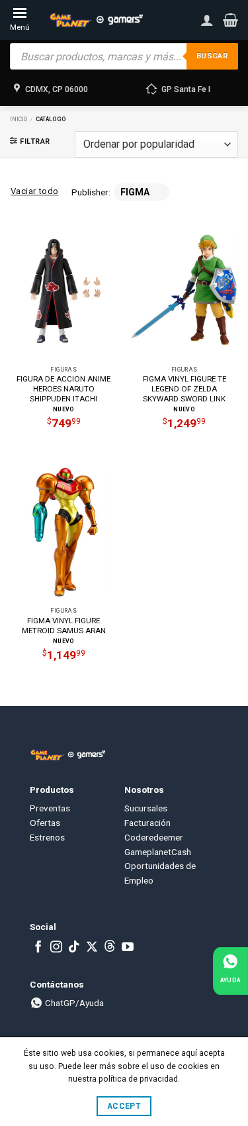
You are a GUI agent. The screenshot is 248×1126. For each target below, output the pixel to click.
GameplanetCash (157, 851)
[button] (230, 19)
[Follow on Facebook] (38, 947)
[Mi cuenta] (207, 19)
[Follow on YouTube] (128, 947)
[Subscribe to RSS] (110, 947)
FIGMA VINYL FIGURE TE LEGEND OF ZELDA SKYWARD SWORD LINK (184, 388)
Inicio (18, 119)
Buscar (212, 56)
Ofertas (45, 822)
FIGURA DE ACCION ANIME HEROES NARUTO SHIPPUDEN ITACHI (63, 388)
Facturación (147, 822)
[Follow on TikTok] (74, 947)
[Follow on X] (92, 947)
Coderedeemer (153, 837)
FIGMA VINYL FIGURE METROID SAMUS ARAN (64, 625)
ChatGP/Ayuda (73, 1003)
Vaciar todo (34, 191)
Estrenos (47, 837)
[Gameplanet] (96, 19)
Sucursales (145, 808)
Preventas (50, 808)
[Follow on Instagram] (56, 947)
